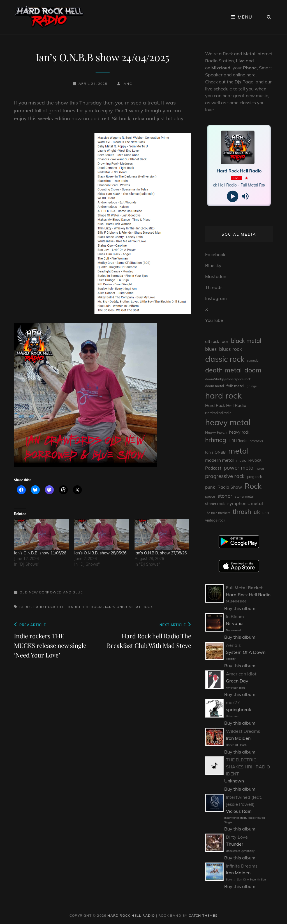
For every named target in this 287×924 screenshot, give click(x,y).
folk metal (235, 385)
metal (135, 607)
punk (210, 487)
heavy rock (239, 432)
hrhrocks (256, 441)
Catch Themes (203, 915)
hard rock (223, 395)
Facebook (215, 254)
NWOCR (254, 460)
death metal (223, 370)
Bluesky (213, 265)
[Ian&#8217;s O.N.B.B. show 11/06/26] (41, 534)
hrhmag (215, 439)
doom (252, 370)
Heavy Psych (215, 432)
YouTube (214, 320)
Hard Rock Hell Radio (56, 607)
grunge (252, 386)
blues (25, 607)
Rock (147, 607)
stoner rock (215, 503)
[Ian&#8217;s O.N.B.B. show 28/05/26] (101, 534)
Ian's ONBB (116, 607)
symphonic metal (245, 503)
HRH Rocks (93, 607)
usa (265, 512)
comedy (252, 361)
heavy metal (228, 422)
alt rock (212, 341)
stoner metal (244, 496)
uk (257, 511)
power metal (239, 467)
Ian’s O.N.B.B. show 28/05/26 (100, 553)
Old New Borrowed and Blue (51, 592)
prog (260, 468)
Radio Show (229, 487)
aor (225, 341)
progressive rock (225, 476)
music (241, 460)
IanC (127, 83)
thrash (242, 511)
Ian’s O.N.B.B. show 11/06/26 (40, 553)
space (210, 496)
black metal (246, 340)
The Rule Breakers (217, 513)
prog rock (254, 477)
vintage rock (215, 520)
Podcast (213, 468)
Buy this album (239, 608)
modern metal (219, 460)
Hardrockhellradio (218, 413)
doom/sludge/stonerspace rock (228, 379)
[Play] (233, 196)
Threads (214, 287)
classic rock (224, 359)
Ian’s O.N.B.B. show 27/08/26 (161, 553)
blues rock (230, 349)
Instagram (216, 298)
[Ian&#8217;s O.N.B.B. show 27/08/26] (162, 534)
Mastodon (215, 276)
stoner (224, 496)
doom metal (214, 386)
